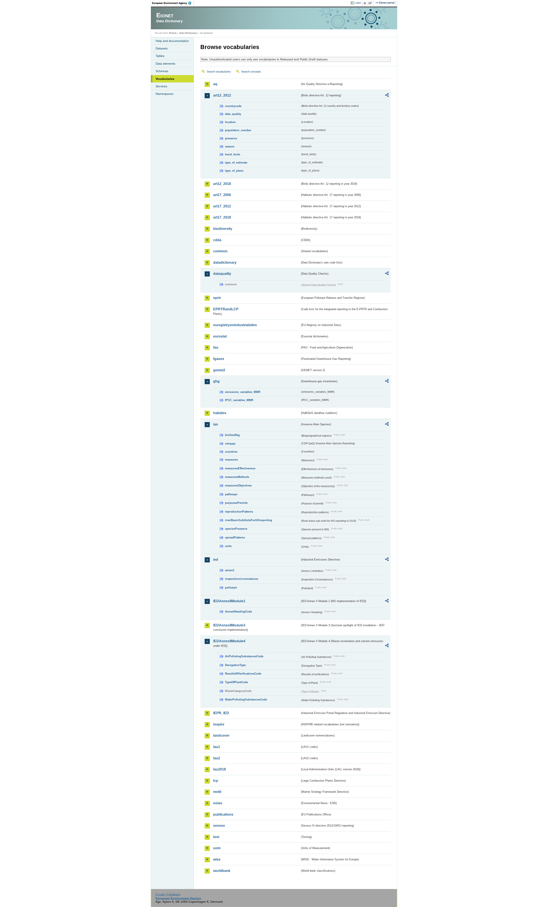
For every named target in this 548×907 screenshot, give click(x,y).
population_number (238, 130)
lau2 (216, 758)
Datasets (162, 48)
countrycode (233, 106)
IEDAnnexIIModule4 (229, 641)
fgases (218, 359)
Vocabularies (165, 78)
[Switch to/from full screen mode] (371, 3)
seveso (219, 825)
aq (215, 84)
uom (216, 848)
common (220, 251)
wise (216, 859)
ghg (216, 381)
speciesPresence (236, 528)
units (228, 546)
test (216, 837)
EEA (173, 3)
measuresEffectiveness (240, 468)
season (229, 146)
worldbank (221, 871)
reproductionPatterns (239, 511)
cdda (217, 240)
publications (223, 814)
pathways (231, 494)
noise (217, 803)
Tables (160, 56)
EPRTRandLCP (225, 309)
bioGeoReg (232, 435)
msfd (217, 792)
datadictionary (225, 262)
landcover (221, 735)
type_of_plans (234, 170)
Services (161, 86)
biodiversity (222, 228)
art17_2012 (222, 206)
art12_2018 (222, 184)
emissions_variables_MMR (242, 392)
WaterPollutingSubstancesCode (246, 699)
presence (231, 138)
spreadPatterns (235, 537)
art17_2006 (222, 195)
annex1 (229, 570)
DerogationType (235, 665)
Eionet (172, 33)
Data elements (165, 63)
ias (215, 424)
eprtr (217, 298)
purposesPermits (236, 502)
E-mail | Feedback (168, 894)
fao (215, 347)
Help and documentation (172, 41)
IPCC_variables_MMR (239, 400)
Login (357, 2)
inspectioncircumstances (241, 578)
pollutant (231, 587)
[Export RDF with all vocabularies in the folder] (387, 95)
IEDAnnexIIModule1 (229, 601)
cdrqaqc (230, 443)
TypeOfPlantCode (236, 682)
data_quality (233, 114)
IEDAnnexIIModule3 (229, 625)
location (230, 122)
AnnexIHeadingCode (238, 611)
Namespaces (164, 93)
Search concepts (251, 71)
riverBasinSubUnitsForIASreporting (248, 520)
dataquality (222, 273)
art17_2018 (222, 217)
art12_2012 (222, 95)
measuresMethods (237, 477)
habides (219, 413)
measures (231, 459)
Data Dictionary (188, 33)
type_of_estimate (236, 162)
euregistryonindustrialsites (235, 325)
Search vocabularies (219, 71)
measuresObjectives (238, 485)
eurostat (220, 336)
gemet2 (219, 370)
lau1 (216, 747)
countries (231, 451)
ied (215, 559)
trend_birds (232, 154)
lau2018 (219, 769)
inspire (218, 724)
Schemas (162, 71)
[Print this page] (365, 3)
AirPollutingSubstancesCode (244, 656)
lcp (215, 780)
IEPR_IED (221, 713)
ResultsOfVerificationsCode (243, 673)
